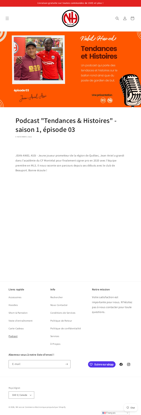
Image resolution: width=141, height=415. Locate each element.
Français (110, 413)
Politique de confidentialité (65, 328)
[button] (7, 18)
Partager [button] (24, 146)
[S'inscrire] (66, 364)
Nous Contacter (59, 305)
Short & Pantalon (18, 312)
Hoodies (13, 305)
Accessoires (15, 297)
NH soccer (20, 407)
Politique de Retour (61, 320)
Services (54, 336)
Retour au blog (72, 265)
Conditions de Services (62, 312)
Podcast (13, 336)
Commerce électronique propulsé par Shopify (45, 407)
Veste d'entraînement (21, 320)
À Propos (55, 343)
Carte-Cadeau (16, 328)
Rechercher (56, 297)
